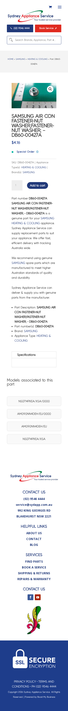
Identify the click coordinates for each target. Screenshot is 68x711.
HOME (10, 59)
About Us (34, 533)
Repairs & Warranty (34, 579)
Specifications (26, 354)
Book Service (48, 28)
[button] (50, 89)
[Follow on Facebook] (30, 597)
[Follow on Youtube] (38, 597)
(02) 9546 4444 (20, 28)
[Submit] (10, 40)
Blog (34, 545)
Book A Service (34, 567)
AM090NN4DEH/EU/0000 (34, 413)
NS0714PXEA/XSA (34, 439)
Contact (34, 539)
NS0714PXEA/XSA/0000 (34, 401)
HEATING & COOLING (38, 59)
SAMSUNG (20, 59)
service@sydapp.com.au (34, 505)
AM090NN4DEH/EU (34, 426)
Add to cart (37, 185)
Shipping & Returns (34, 573)
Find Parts (34, 562)
